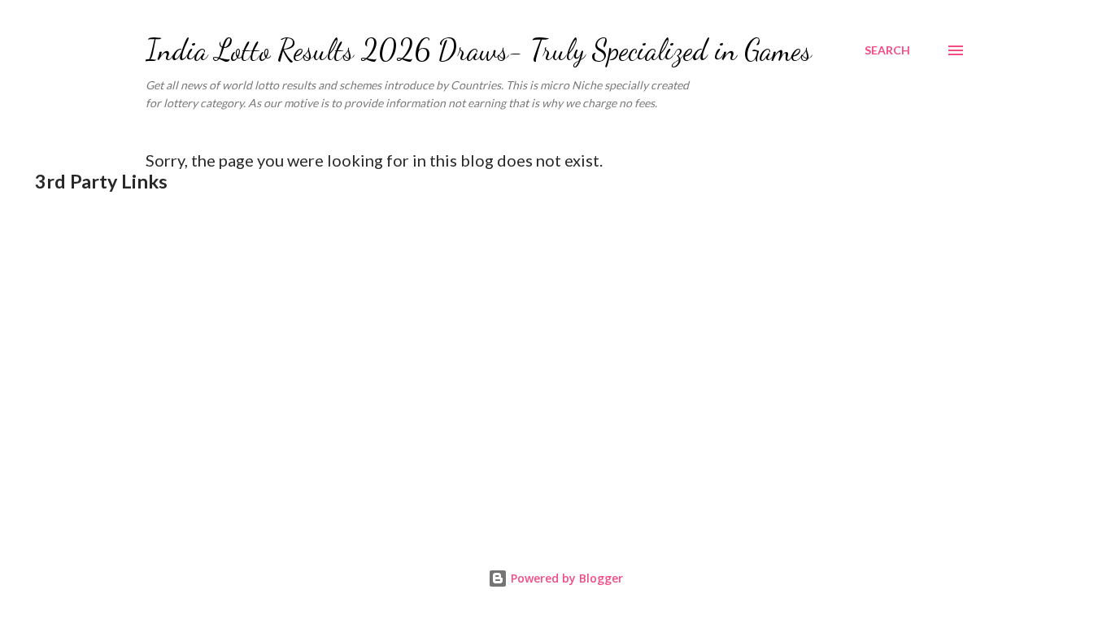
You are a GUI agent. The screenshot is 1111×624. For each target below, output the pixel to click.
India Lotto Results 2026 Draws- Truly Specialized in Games (479, 49)
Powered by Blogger (565, 578)
